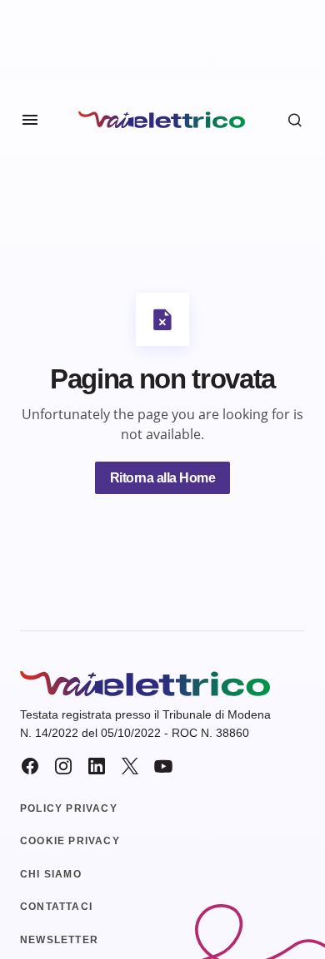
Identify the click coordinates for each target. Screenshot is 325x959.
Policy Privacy (69, 808)
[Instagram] (63, 766)
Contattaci (56, 906)
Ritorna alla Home (163, 478)
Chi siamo (51, 874)
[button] (30, 120)
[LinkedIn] (96, 766)
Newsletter (59, 940)
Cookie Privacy (70, 841)
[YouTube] (163, 766)
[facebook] (30, 766)
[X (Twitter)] (130, 766)
